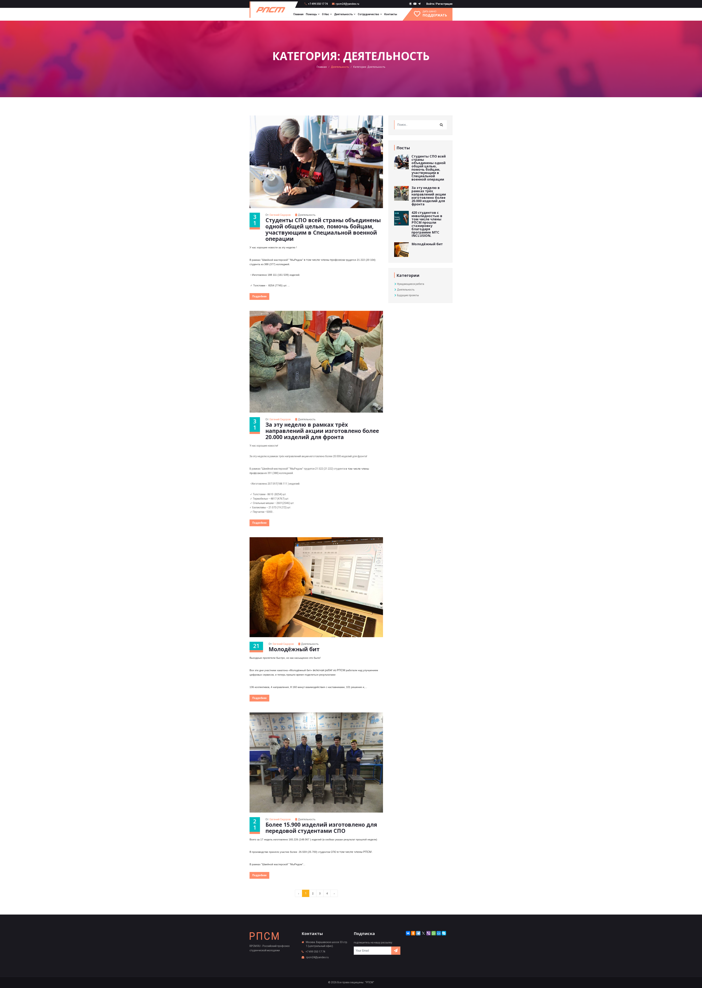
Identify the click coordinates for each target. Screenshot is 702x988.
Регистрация (444, 3)
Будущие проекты (408, 295)
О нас (325, 14)
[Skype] (444, 933)
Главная (298, 14)
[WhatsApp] (433, 933)
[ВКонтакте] (408, 933)
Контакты (390, 14)
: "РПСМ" (369, 982)
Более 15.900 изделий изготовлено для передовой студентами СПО (321, 828)
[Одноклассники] (413, 933)
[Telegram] (418, 933)
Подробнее (259, 296)
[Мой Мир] (439, 933)
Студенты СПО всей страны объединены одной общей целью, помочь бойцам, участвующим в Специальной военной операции (323, 229)
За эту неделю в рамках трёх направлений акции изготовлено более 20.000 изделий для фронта (322, 431)
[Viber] (428, 933)
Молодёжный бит (294, 649)
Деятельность (343, 14)
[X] (423, 933)
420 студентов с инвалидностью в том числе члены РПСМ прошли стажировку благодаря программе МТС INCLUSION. (427, 224)
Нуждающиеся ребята (410, 283)
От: (278, 214)
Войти (430, 3)
